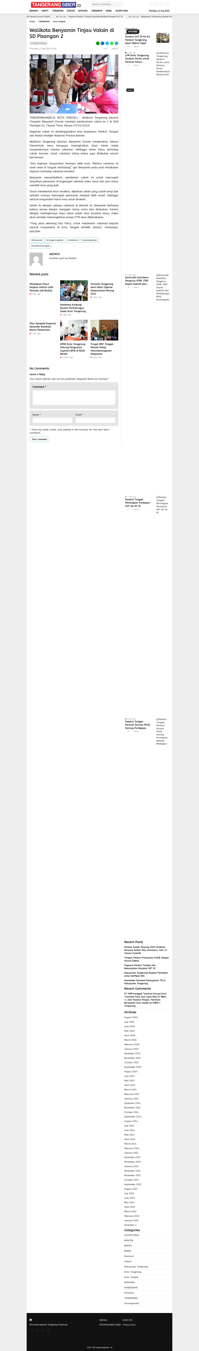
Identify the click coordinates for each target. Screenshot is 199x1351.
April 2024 (129, 1139)
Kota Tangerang (132, 1272)
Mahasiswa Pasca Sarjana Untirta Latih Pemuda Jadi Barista (41, 287)
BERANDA (34, 11)
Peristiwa (129, 1293)
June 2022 (129, 1198)
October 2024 (131, 1112)
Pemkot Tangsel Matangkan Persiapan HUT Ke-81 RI (137, 502)
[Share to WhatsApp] (112, 43)
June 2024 (129, 1130)
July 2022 (129, 1193)
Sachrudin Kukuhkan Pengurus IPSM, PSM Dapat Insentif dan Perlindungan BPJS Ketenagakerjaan (136, 281)
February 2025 (131, 1094)
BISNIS (109, 11)
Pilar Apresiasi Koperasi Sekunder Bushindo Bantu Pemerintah (43, 326)
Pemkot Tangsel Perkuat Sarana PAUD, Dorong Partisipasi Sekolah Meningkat (137, 725)
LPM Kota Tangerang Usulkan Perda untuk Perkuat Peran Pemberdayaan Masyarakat (137, 59)
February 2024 (131, 1148)
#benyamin (37, 240)
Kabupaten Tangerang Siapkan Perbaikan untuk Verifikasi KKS (146, 16)
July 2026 (129, 1022)
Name (36, 414)
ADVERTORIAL (121, 11)
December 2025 (132, 1053)
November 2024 (132, 1107)
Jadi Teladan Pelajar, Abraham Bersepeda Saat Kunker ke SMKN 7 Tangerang (142, 1002)
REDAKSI (103, 1320)
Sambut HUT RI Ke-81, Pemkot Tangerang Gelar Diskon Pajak (138, 40)
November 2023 (132, 1162)
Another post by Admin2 (63, 258)
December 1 (130, 1225)
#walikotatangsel (40, 245)
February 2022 (131, 1216)
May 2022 (129, 1202)
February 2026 (131, 1044)
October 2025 (131, 1062)
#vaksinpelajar (89, 240)
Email (79, 414)
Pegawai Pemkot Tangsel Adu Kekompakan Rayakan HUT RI (73, 16)
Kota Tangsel (59, 21)
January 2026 (131, 1049)
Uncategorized (131, 1303)
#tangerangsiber (55, 240)
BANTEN (71, 11)
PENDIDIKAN (96, 11)
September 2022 (132, 1184)
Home (32, 21)
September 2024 (132, 1116)
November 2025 (132, 1058)
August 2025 (131, 1071)
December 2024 (132, 1103)
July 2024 (129, 1125)
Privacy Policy (129, 1325)
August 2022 (131, 1189)
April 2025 (129, 1085)
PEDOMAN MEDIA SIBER (110, 1325)
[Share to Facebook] (102, 43)
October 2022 (131, 1180)
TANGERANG (58, 11)
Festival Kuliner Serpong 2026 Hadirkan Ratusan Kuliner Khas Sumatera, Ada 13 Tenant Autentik (145, 950)
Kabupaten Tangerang (136, 1266)
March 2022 (130, 1211)
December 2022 (132, 1171)
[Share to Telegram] (116, 43)
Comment (39, 386)
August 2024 (131, 1121)
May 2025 (129, 1080)
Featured (129, 1256)
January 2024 (131, 1153)
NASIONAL (83, 11)
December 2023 (132, 1157)
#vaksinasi (72, 240)
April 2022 (129, 1207)
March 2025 (130, 1089)
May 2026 (129, 1031)
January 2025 (131, 1098)
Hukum (127, 1261)
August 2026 (131, 1017)
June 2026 (129, 1026)
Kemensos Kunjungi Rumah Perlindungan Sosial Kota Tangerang (73, 308)
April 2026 (129, 1035)
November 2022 (132, 1175)
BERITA (45, 11)
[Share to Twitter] (107, 43)
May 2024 (129, 1134)
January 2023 (131, 1166)
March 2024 (130, 1143)
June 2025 (129, 1076)
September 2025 (132, 1067)
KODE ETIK (127, 1320)
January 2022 (131, 1220)
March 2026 (130, 1040)
